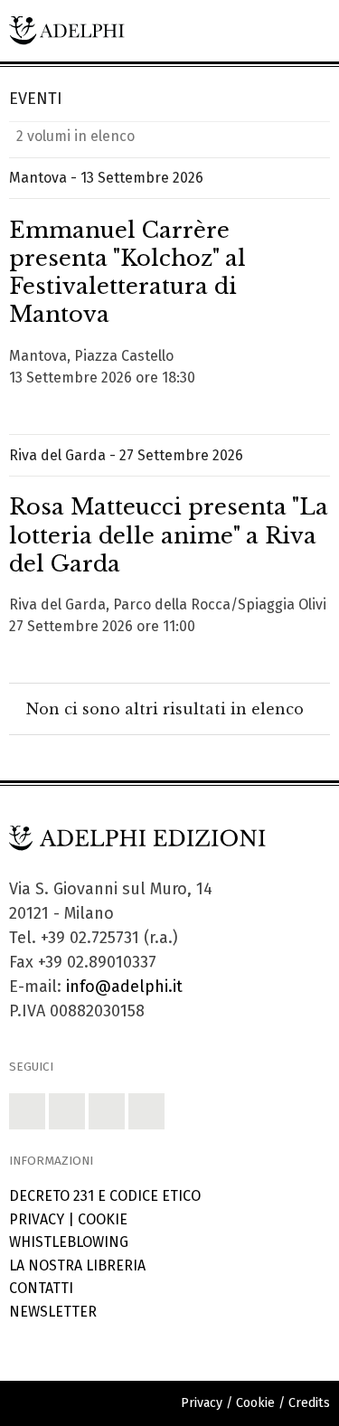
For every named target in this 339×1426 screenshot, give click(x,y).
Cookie (102, 1219)
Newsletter (53, 1311)
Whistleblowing (68, 1242)
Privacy (36, 1219)
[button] (27, 1111)
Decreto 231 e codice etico (105, 1195)
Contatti (41, 1288)
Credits (309, 1403)
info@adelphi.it (124, 986)
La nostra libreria (77, 1265)
